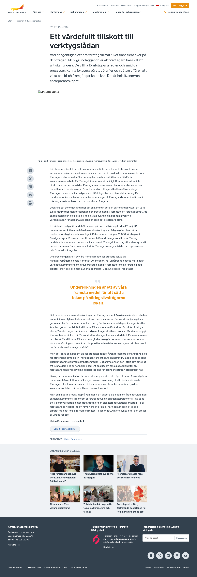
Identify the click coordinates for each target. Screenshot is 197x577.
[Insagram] (176, 555)
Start (10, 21)
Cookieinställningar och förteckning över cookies (46, 567)
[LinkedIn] (30, 186)
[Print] (30, 203)
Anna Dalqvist (183, 567)
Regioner (20, 21)
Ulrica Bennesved (73, 439)
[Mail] (30, 194)
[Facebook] (30, 170)
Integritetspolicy (15, 567)
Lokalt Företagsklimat (65, 428)
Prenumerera (181, 538)
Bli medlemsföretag (78, 567)
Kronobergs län (34, 21)
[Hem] (17, 8)
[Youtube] (185, 555)
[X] (30, 178)
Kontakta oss (14, 545)
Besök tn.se (108, 547)
